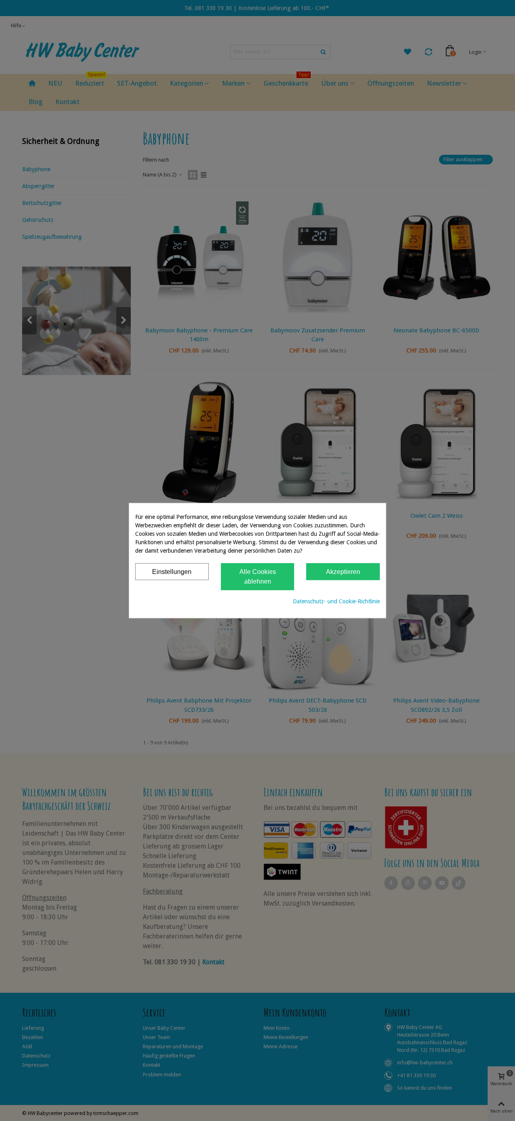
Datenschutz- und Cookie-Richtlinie (336, 601)
